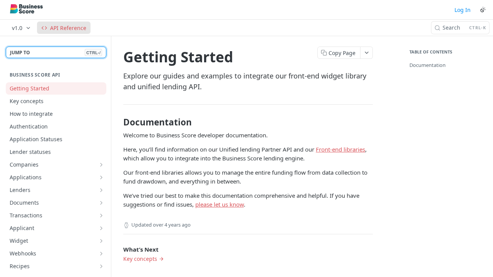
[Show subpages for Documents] (101, 203)
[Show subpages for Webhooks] (101, 253)
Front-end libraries (340, 149)
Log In (462, 9)
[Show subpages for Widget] (101, 241)
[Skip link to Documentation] (118, 122)
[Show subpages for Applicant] (101, 228)
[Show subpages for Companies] (101, 165)
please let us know (219, 204)
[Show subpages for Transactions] (101, 215)
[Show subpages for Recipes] (101, 266)
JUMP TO (55, 52)
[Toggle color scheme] (483, 9)
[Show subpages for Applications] (101, 177)
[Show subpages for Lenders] (101, 190)
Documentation (427, 65)
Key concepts (140, 258)
